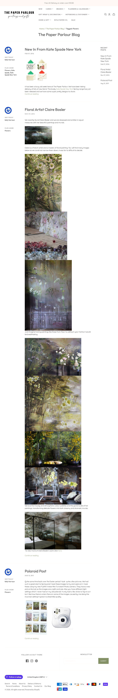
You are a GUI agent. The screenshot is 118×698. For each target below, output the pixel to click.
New (40, 9)
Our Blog (47, 686)
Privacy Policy (27, 686)
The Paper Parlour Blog (55, 29)
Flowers (7, 70)
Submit (103, 661)
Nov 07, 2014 (30, 114)
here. (60, 551)
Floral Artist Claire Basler (45, 109)
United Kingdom (36, 677)
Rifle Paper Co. (61, 20)
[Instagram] (31, 660)
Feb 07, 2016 (29, 53)
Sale (73, 20)
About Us (22, 684)
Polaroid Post (35, 571)
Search (7, 684)
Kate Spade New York (11, 74)
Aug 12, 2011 (29, 575)
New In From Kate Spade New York (53, 49)
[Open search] (105, 14)
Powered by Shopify (32, 690)
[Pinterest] (36, 660)
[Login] (109, 14)
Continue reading (31, 94)
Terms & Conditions (13, 686)
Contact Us (38, 686)
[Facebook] (27, 660)
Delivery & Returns (34, 684)
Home (41, 29)
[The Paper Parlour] (19, 14)
